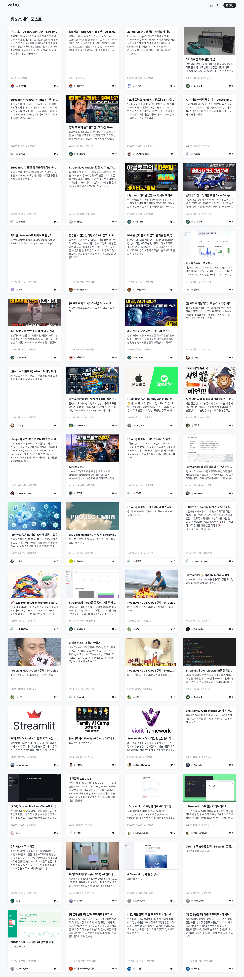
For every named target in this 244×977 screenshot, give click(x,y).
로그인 (230, 5)
